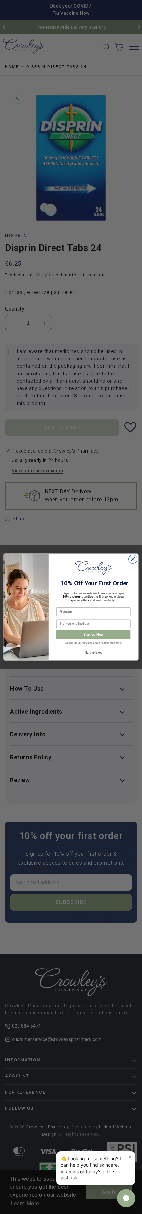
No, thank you (93, 653)
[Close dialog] (133, 559)
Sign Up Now (93, 634)
